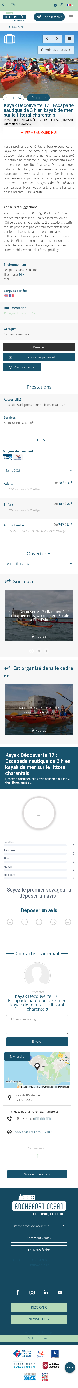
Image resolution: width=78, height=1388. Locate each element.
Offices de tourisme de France (22, 1354)
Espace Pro (40, 1265)
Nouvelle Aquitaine (50, 1365)
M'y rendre (17, 1056)
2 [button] (39, 651)
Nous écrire (41, 1250)
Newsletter (39, 1319)
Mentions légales (46, 1332)
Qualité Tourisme (41, 1354)
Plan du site (29, 1332)
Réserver (39, 347)
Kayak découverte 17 (21, 313)
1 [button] (31, 651)
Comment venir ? (39, 1238)
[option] (39, 617)
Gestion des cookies (39, 1338)
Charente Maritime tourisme (24, 1365)
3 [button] (46, 651)
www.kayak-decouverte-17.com (33, 1131)
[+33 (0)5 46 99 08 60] (3, 5)
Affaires (20, 1260)
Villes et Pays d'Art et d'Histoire (45, 1377)
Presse (57, 1260)
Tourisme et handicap (55, 1354)
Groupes (39, 1260)
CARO (30, 1377)
